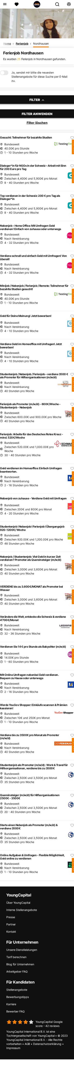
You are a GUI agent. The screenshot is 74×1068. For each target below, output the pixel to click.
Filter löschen (37, 123)
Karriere (11, 1004)
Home (7, 43)
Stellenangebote (16, 989)
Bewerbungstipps (17, 997)
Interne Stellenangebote (21, 910)
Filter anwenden (37, 114)
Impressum (13, 1048)
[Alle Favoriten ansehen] (16, 4)
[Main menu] (4, 4)
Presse (10, 917)
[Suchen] (59, 4)
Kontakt (11, 931)
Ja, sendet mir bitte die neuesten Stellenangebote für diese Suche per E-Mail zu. (39, 76)
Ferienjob (22, 43)
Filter (35, 100)
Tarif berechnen (16, 957)
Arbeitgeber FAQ (17, 971)
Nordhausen (41, 43)
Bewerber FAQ (15, 1011)
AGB (27, 1044)
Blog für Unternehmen (20, 964)
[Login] (69, 4)
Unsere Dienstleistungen (21, 949)
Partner (11, 924)
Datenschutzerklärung (47, 1044)
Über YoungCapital (18, 902)
